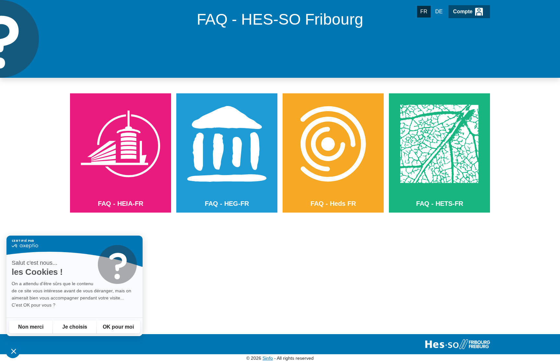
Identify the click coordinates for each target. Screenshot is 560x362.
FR (423, 11)
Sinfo (267, 358)
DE (439, 11)
